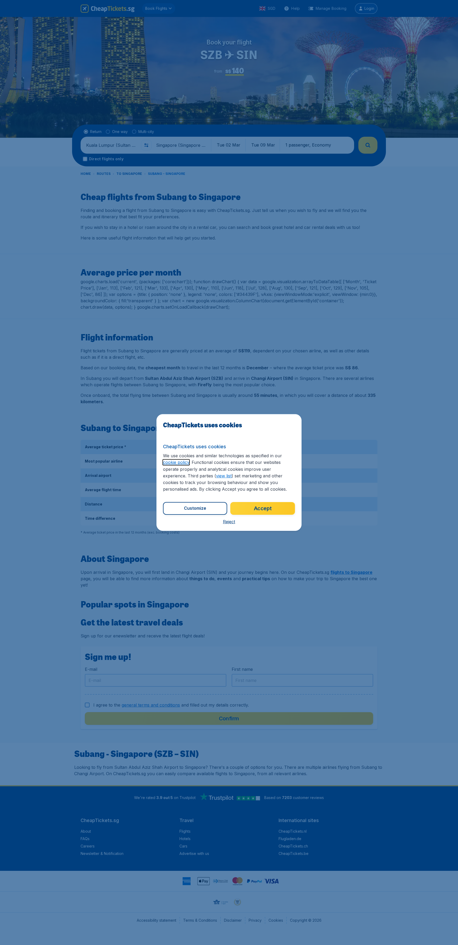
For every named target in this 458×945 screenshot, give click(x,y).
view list (224, 475)
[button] (229, 521)
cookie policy (176, 462)
